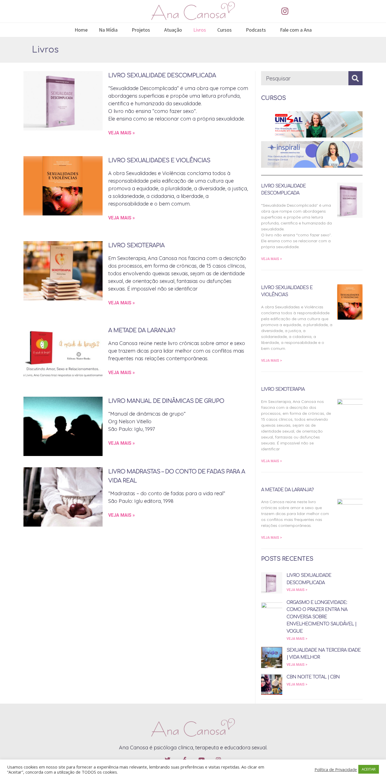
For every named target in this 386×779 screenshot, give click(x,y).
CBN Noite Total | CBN (313, 677)
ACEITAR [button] (369, 769)
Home (81, 30)
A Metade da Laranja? (141, 330)
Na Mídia (108, 30)
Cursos (224, 30)
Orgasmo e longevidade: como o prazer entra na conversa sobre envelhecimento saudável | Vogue (321, 617)
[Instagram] (285, 11)
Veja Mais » (121, 133)
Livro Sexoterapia (136, 245)
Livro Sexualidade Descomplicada (162, 75)
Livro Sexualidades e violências (159, 160)
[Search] (355, 78)
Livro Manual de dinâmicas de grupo (166, 401)
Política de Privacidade (336, 769)
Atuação (173, 30)
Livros (199, 30)
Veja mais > (271, 259)
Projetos (141, 30)
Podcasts (256, 30)
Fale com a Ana (296, 30)
